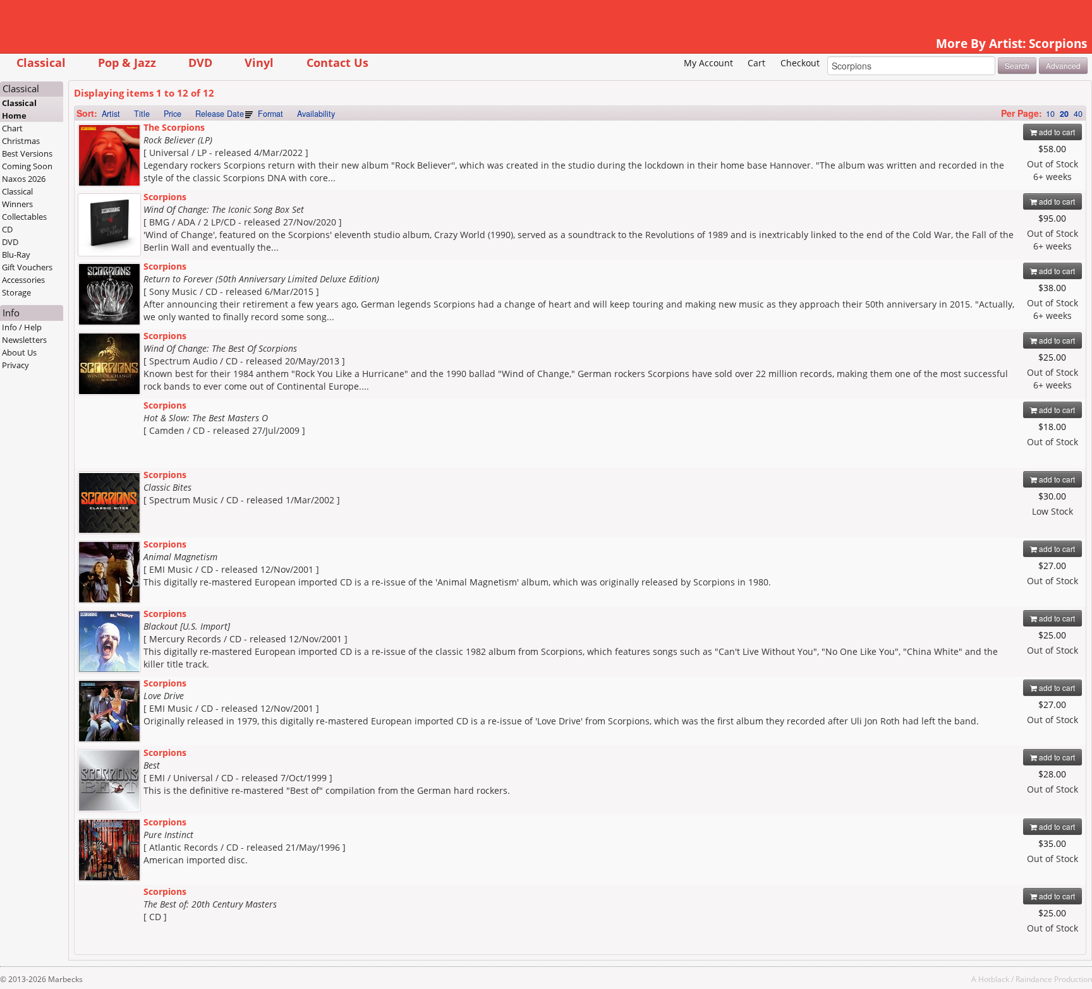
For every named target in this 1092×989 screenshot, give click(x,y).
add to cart (1056, 131)
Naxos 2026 (24, 178)
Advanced (1063, 65)
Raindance (1034, 979)
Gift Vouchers (27, 267)
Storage (16, 292)
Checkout (800, 63)
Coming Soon (27, 166)
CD (7, 229)
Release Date (219, 113)
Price (172, 113)
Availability (316, 113)
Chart (12, 128)
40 (1078, 113)
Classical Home (19, 109)
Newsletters (24, 339)
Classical (41, 62)
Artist (111, 113)
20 (1064, 113)
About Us (19, 352)
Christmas (21, 141)
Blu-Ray (16, 254)
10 (1050, 113)
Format (270, 113)
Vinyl (259, 62)
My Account (708, 63)
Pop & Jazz (127, 62)
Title (142, 113)
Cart (756, 63)
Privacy (15, 365)
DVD (200, 62)
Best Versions (27, 153)
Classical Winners (17, 198)
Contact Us (337, 62)
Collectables (24, 216)
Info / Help (22, 327)
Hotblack (993, 979)
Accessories (23, 279)
